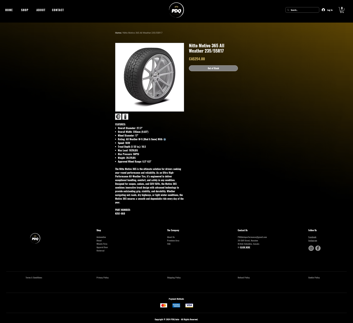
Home (118, 33)
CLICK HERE (245, 247)
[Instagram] (311, 248)
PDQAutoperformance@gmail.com (252, 236)
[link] (342, 10)
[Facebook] (318, 248)
